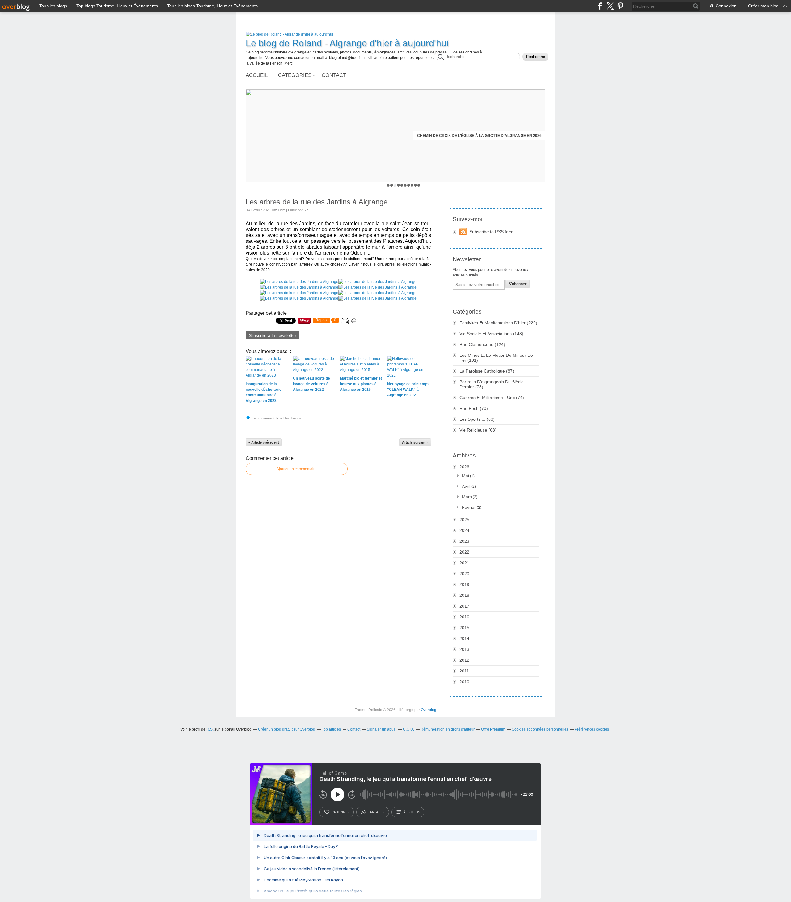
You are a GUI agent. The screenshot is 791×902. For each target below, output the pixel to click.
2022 (464, 552)
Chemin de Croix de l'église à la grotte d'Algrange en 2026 (479, 135)
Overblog (428, 710)
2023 (464, 541)
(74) (491, 397)
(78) (491, 384)
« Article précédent (263, 442)
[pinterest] (620, 6)
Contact (334, 75)
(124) (482, 344)
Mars (467, 496)
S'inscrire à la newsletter (272, 335)
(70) (473, 408)
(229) (498, 322)
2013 (464, 649)
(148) (491, 333)
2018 (464, 595)
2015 (464, 627)
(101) (496, 358)
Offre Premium (493, 729)
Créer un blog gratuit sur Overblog (286, 729)
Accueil (257, 75)
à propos (412, 812)
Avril (466, 486)
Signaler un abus (381, 729)
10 (418, 185)
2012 (464, 660)
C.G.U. (408, 729)
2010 (464, 681)
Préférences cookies (592, 729)
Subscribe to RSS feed (491, 231)
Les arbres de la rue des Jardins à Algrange (316, 202)
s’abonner (340, 812)
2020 (464, 573)
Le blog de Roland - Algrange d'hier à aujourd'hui (347, 43)
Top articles (331, 729)
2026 (464, 466)
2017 (464, 606)
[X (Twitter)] (610, 6)
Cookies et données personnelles (540, 729)
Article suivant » (415, 442)
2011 (464, 670)
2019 (464, 584)
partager (376, 812)
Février (469, 507)
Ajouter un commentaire (297, 469)
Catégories (294, 75)
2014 (464, 638)
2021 (464, 562)
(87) (486, 371)
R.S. (210, 729)
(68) (477, 419)
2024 (464, 530)
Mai (465, 475)
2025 (464, 519)
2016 (464, 616)
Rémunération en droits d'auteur (448, 729)
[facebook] (600, 6)
